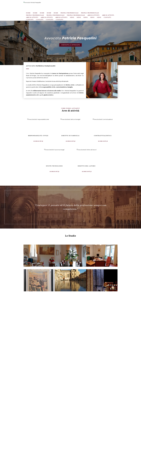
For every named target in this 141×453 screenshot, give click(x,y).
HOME (28, 13)
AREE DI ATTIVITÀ (93, 15)
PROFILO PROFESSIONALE (69, 13)
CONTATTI (107, 17)
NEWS (72, 17)
